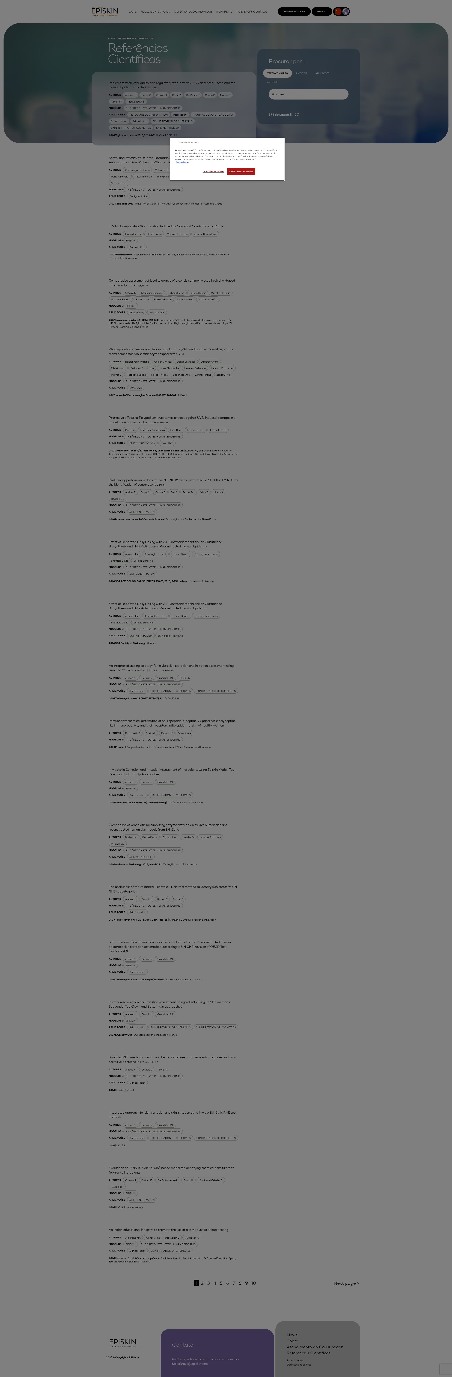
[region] (227, 159)
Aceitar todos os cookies (241, 171)
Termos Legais (182, 162)
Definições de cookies (213, 171)
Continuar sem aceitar (189, 142)
